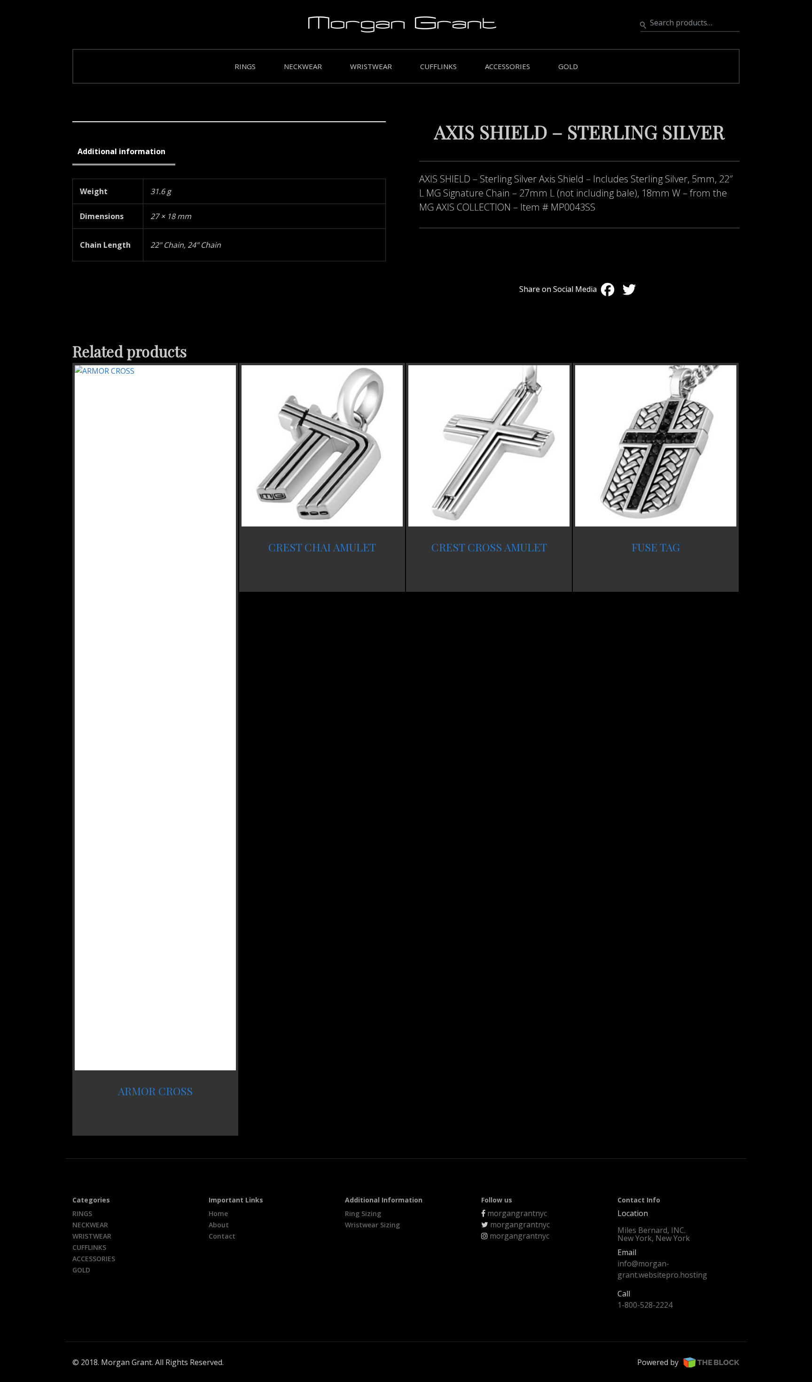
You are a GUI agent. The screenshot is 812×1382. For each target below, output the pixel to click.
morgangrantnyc (517, 1213)
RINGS (245, 66)
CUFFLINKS (438, 66)
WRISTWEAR (371, 66)
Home (218, 1213)
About (219, 1224)
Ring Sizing (363, 1213)
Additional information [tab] (121, 151)
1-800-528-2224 (644, 1305)
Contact (222, 1236)
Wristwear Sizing (372, 1224)
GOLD (568, 66)
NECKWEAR (303, 66)
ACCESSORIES (507, 66)
